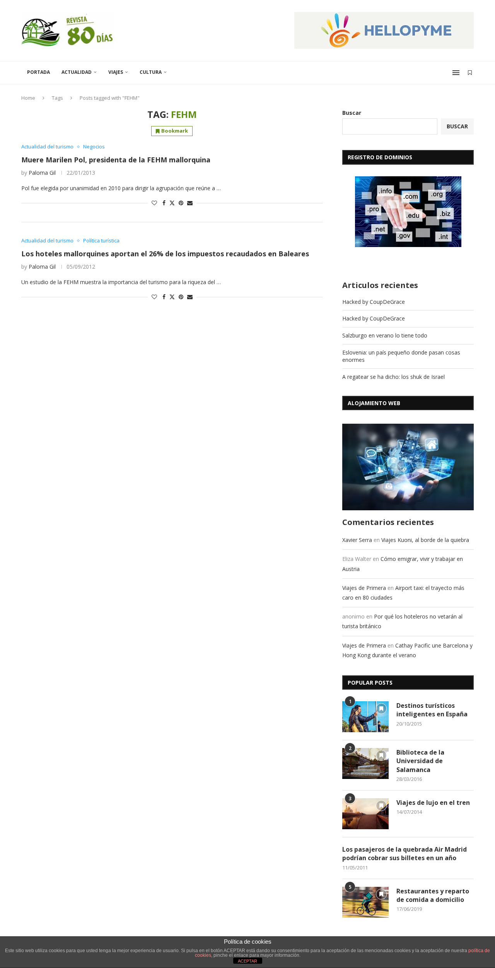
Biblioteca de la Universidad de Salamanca (420, 761)
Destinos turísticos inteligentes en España (432, 709)
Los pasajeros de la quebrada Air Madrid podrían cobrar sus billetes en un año (404, 853)
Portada (38, 72)
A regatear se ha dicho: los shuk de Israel (393, 376)
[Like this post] (154, 202)
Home (28, 97)
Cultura (151, 72)
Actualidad (76, 72)
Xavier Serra (357, 540)
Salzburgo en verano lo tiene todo (384, 335)
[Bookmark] (470, 72)
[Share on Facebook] (164, 202)
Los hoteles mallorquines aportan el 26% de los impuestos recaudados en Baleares (165, 253)
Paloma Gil (42, 172)
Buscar (351, 112)
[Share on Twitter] (172, 202)
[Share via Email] (190, 202)
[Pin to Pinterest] (181, 202)
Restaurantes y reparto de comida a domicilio (432, 895)
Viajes (115, 72)
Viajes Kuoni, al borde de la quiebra (425, 540)
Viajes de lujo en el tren (433, 802)
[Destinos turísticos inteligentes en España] (365, 716)
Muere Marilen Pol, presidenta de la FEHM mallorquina (115, 159)
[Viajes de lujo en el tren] (365, 813)
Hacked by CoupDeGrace (373, 301)
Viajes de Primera (364, 587)
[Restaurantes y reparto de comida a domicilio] (365, 902)
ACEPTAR (247, 961)
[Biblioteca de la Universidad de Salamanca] (365, 763)
